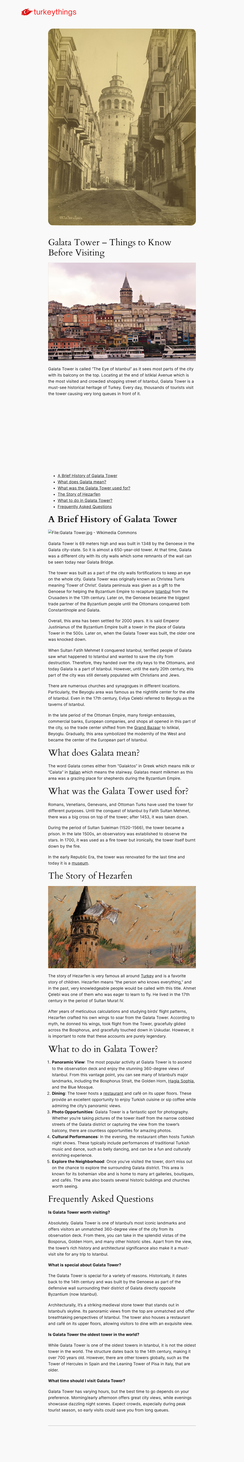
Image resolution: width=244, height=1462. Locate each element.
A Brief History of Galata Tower (87, 475)
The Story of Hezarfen (79, 494)
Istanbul (163, 591)
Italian (75, 772)
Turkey (147, 975)
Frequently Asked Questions (85, 506)
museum (80, 863)
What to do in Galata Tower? (85, 500)
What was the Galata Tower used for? (94, 488)
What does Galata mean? (82, 481)
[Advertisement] (122, 434)
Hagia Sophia (181, 1081)
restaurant (113, 1093)
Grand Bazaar (147, 727)
